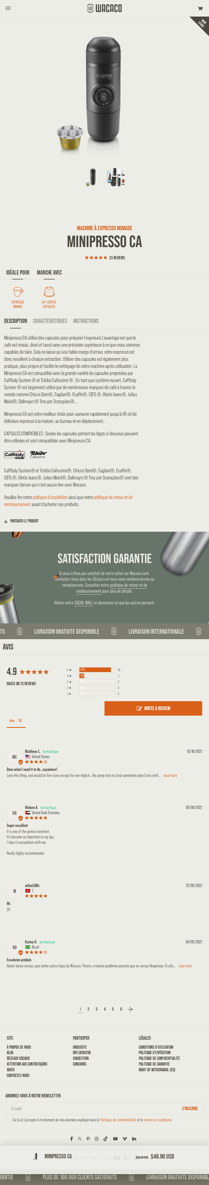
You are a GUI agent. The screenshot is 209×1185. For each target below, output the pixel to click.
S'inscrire (190, 1108)
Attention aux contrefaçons (27, 1064)
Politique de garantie (154, 1064)
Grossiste (80, 1047)
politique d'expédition (50, 497)
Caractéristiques (50, 321)
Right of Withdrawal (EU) (157, 1069)
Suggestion (81, 1058)
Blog (10, 1052)
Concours (79, 1064)
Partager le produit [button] (24, 521)
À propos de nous (19, 1047)
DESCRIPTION (15, 321)
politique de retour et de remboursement (111, 588)
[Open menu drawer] (8, 8)
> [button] (130, 1009)
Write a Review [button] (157, 708)
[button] (199, 8)
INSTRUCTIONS (86, 321)
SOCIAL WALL (83, 602)
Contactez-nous (18, 1075)
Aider (10, 1069)
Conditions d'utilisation (156, 1047)
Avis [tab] (12, 720)
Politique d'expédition (155, 1052)
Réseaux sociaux (18, 1058)
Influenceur (82, 1052)
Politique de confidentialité (159, 1058)
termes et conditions (157, 1120)
